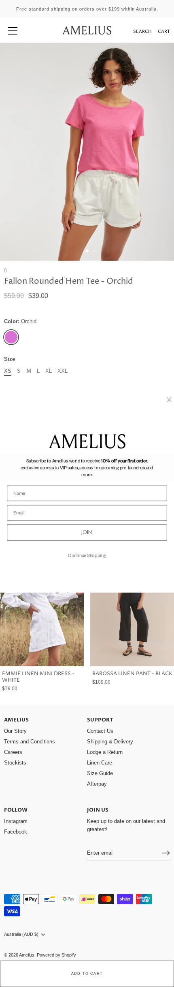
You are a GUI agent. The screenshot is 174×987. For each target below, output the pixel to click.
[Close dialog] (169, 399)
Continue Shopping (87, 554)
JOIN (87, 532)
